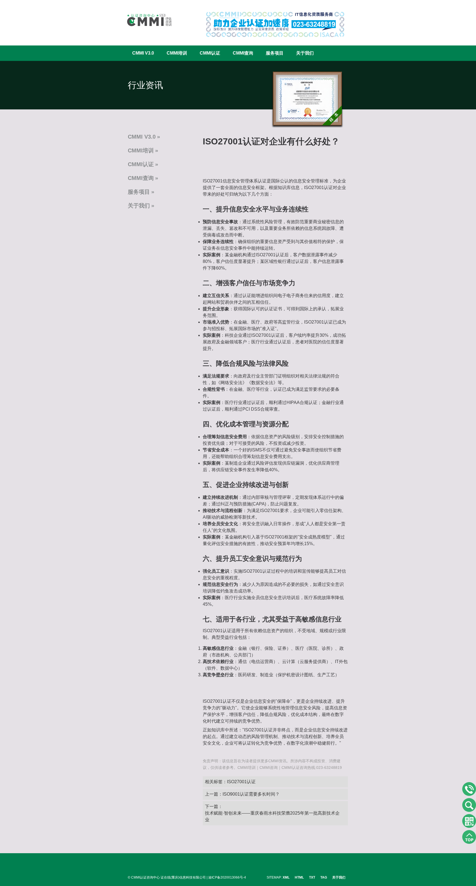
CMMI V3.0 (143, 53)
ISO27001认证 (241, 781)
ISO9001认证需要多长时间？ (251, 794)
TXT (312, 877)
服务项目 (274, 53)
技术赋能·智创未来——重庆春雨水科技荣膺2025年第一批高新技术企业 (272, 816)
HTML (299, 877)
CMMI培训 (177, 53)
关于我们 (305, 53)
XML (286, 877)
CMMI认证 (210, 53)
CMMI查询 (243, 53)
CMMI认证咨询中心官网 (145, 20)
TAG (323, 877)
